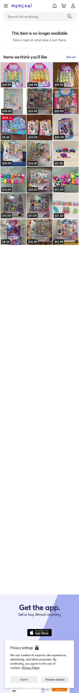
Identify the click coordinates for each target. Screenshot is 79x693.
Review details (55, 679)
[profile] (73, 6)
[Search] (69, 16)
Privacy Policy (30, 668)
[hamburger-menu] (6, 6)
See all (71, 57)
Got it (24, 679)
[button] (54, 6)
